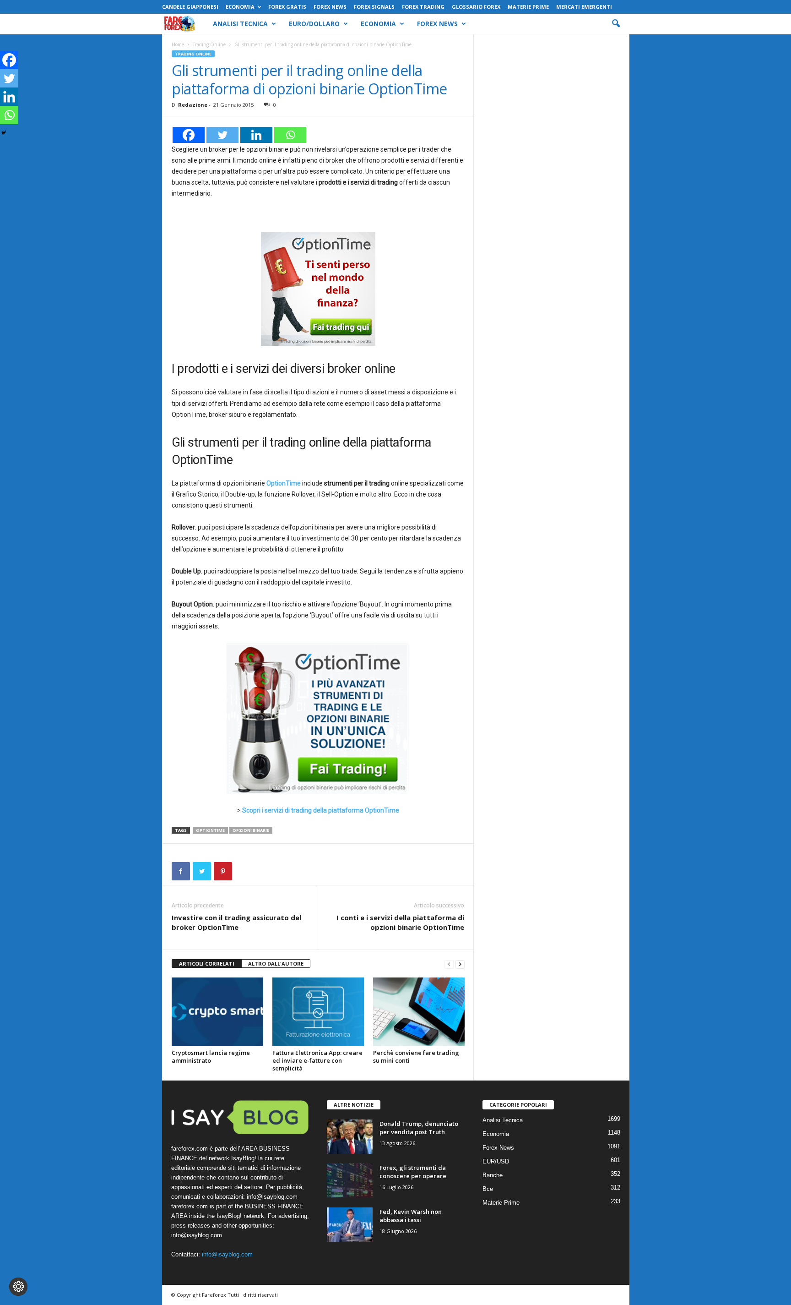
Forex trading (423, 6)
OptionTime (210, 830)
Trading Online (209, 44)
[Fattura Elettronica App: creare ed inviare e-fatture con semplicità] (318, 1011)
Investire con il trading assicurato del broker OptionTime (236, 922)
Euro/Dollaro (314, 23)
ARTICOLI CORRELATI (206, 963)
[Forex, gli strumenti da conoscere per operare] (350, 1180)
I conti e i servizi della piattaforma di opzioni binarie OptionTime (400, 922)
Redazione (192, 104)
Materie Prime (528, 6)
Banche (492, 1175)
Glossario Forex (476, 6)
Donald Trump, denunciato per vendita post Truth (418, 1127)
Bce (487, 1188)
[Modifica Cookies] (18, 1287)
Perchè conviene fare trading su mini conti (416, 1056)
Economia (240, 6)
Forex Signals (374, 6)
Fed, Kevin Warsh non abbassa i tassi (410, 1215)
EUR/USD (495, 1161)
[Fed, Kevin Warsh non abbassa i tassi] (350, 1224)
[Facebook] (189, 135)
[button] (616, 24)
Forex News (330, 6)
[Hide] (3, 133)
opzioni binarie (251, 830)
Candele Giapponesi (190, 6)
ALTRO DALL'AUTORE (275, 963)
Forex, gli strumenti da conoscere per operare (412, 1171)
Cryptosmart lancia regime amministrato (211, 1056)
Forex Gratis (287, 6)
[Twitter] (222, 135)
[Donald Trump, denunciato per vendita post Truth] (350, 1136)
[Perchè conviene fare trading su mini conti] (419, 1011)
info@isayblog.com (227, 1254)
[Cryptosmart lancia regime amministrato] (217, 1011)
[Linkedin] (256, 135)
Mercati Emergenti (584, 6)
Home (178, 44)
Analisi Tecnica (240, 23)
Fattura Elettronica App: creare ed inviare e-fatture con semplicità (317, 1060)
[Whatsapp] (290, 135)
